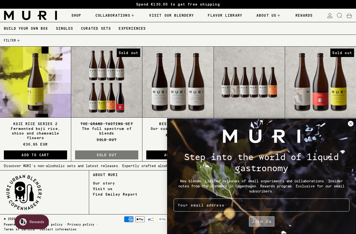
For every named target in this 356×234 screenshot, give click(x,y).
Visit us (103, 188)
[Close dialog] (351, 124)
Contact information (58, 229)
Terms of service (19, 229)
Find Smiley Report (115, 194)
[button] (339, 15)
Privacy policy (81, 224)
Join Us (262, 221)
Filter (10, 40)
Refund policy (50, 224)
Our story (104, 183)
